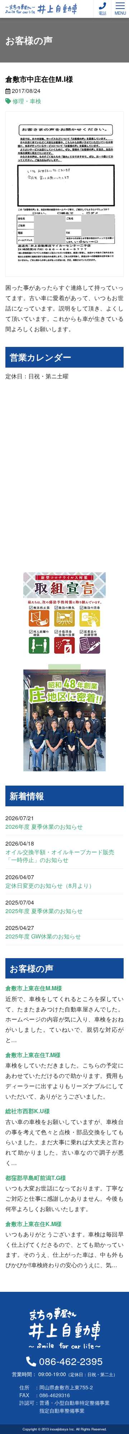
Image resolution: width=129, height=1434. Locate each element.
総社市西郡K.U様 (27, 1111)
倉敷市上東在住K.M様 (33, 1224)
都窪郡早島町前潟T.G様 (35, 1178)
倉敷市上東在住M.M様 (33, 988)
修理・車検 (27, 101)
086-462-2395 (69, 1361)
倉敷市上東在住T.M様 (33, 1055)
